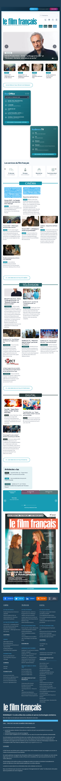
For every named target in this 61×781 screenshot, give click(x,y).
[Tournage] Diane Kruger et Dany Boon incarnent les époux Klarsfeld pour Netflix (48, 617)
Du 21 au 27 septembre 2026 (10, 682)
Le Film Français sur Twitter (46, 684)
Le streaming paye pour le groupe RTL (47, 628)
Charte (41, 680)
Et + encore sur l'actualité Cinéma (16, 277)
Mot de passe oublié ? (44, 9)
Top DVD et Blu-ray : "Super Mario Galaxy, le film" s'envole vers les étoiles (16, 473)
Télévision (45, 26)
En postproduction (14, 498)
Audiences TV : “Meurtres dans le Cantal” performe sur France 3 (29, 658)
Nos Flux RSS (43, 698)
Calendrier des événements (28, 692)
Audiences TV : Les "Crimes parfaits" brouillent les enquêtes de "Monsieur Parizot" (17, 485)
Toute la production (30, 507)
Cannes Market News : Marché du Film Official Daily (48, 701)
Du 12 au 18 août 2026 (26, 669)
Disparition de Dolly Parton (9, 627)
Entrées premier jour (8, 648)
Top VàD (41, 645)
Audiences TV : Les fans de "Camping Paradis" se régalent (30, 651)
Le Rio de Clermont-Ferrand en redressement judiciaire (10, 618)
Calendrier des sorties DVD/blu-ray (48, 652)
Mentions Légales (44, 666)
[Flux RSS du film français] (45, 19)
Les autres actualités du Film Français (18, 85)
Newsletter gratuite (26, 686)
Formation (55, 26)
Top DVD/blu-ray (43, 643)
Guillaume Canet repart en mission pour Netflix (47, 621)
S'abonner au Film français (28, 683)
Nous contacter (43, 665)
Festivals (5, 666)
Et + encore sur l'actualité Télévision (18, 388)
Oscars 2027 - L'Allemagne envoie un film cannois (11, 630)
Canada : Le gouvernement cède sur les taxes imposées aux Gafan (48, 635)
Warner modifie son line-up (9, 615)
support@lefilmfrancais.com (35, 742)
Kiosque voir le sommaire (27, 685)
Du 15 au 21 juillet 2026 (27, 671)
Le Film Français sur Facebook (46, 682)
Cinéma (41, 26)
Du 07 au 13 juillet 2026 (27, 673)
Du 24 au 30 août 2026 (8, 675)
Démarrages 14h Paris (8, 641)
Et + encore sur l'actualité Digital (16, 459)
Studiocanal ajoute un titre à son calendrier (11, 612)
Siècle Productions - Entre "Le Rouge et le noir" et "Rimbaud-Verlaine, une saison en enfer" (29, 613)
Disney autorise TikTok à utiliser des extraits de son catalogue (48, 632)
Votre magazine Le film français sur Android (48, 695)
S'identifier (34, 9)
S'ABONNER (53, 9)
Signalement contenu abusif (46, 673)
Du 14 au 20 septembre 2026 (10, 680)
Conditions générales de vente (47, 672)
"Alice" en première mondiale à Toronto (28, 634)
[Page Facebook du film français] (49, 19)
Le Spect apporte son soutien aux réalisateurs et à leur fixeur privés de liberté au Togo (30, 619)
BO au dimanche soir (8, 643)
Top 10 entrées (6, 646)
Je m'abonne (30, 588)
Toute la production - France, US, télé (29, 689)
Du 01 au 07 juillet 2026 (27, 674)
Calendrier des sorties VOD (46, 654)
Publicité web (43, 677)
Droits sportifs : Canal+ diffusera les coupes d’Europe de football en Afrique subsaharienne (30, 629)
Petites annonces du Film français (29, 694)
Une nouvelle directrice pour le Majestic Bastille (15, 479)
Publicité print (43, 679)
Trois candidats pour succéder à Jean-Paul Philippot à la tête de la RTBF (29, 638)
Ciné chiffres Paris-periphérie (10, 650)
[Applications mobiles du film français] (56, 19)
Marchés (5, 668)
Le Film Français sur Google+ (46, 686)
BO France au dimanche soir (13, 97)
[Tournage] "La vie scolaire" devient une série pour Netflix (48, 612)
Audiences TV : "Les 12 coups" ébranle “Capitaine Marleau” (28, 661)
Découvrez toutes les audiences (44, 154)
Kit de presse (43, 675)
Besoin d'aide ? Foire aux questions (30, 695)
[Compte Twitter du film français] (52, 19)
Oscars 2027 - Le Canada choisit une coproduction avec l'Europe (11, 625)
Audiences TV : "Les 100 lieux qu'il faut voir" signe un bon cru (29, 654)
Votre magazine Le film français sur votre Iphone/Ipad (48, 692)
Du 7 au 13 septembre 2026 (9, 678)
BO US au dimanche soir (8, 655)
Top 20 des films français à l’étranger (9, 658)
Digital (50, 26)
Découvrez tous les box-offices (17, 122)
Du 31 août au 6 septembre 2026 (10, 677)
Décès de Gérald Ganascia (28, 622)
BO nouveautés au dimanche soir (11, 645)
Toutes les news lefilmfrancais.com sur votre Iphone (48, 688)
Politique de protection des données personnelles (46, 669)
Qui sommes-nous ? (44, 663)
